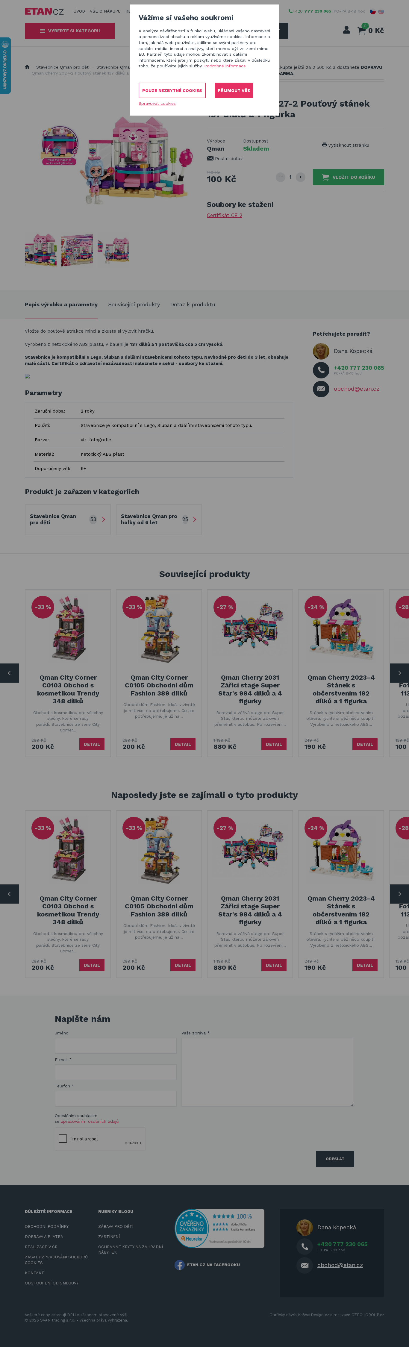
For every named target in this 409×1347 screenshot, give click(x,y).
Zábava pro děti (115, 1226)
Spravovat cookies (157, 103)
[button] (373, 11)
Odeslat (335, 1159)
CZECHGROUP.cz (368, 1315)
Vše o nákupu (105, 11)
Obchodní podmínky (47, 1226)
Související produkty (134, 304)
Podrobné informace (225, 65)
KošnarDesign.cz (313, 1315)
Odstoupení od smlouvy (51, 1283)
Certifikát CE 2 (224, 215)
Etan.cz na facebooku (213, 1264)
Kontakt (34, 1273)
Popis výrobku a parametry (61, 304)
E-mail (63, 1059)
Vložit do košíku (354, 177)
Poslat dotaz (228, 158)
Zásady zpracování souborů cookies (56, 1260)
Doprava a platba (44, 1236)
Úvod (79, 11)
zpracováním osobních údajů (90, 1121)
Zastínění (109, 1236)
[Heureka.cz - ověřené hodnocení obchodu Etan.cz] (219, 1228)
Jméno (62, 1033)
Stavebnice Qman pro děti (63, 67)
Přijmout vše (234, 90)
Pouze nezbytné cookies (172, 90)
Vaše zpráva (195, 1033)
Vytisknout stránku (348, 145)
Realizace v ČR (41, 1247)
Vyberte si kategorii (74, 31)
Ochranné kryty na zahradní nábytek (130, 1249)
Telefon (64, 1086)
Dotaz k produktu (192, 304)
